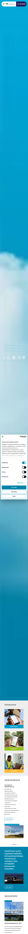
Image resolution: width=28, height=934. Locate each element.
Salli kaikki (14, 487)
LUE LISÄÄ (9, 819)
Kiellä (14, 496)
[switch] (24, 467)
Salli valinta (14, 491)
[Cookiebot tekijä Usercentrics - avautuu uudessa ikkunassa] (20, 437)
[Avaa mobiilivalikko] (3, 4)
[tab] (12, 844)
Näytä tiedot (20, 482)
